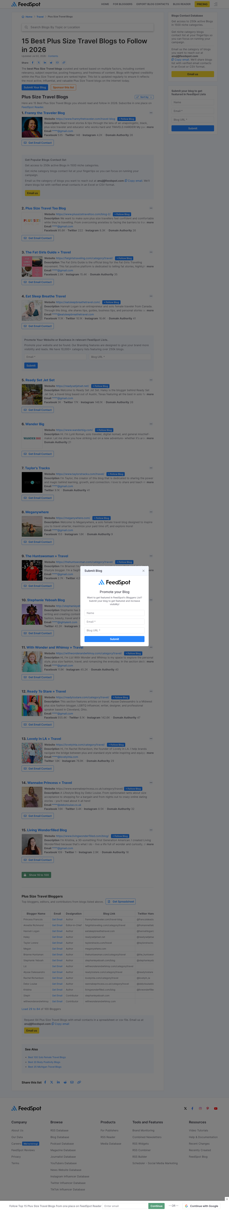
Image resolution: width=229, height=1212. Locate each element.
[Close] (143, 571)
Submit (114, 639)
